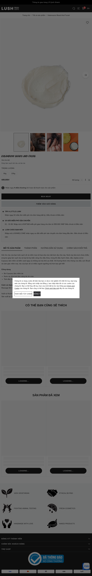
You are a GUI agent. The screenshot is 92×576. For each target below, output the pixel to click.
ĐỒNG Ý (37, 294)
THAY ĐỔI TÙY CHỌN (23, 294)
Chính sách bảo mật (52, 288)
